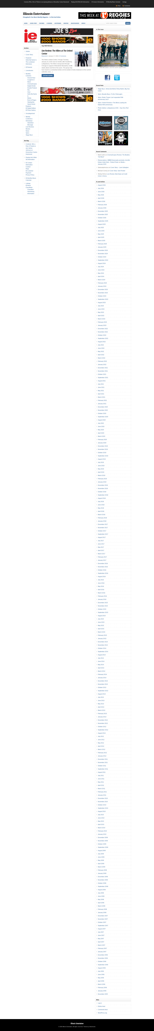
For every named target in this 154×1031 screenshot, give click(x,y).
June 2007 (101, 935)
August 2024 (102, 263)
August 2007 (102, 929)
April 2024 (101, 276)
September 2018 (103, 495)
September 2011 (103, 769)
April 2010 (101, 824)
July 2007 (101, 932)
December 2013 (103, 681)
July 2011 (101, 775)
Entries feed (101, 1006)
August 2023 (102, 302)
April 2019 (101, 472)
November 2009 (103, 841)
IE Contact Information (98, 2)
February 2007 (102, 948)
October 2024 (102, 257)
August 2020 (102, 420)
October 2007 (102, 922)
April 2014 (101, 668)
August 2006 (102, 968)
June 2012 (101, 739)
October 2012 (102, 726)
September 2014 (103, 651)
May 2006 (101, 978)
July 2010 (101, 814)
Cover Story (33, 23)
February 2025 (102, 244)
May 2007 (101, 938)
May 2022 (101, 351)
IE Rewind (49, 23)
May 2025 (101, 234)
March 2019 (101, 475)
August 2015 (102, 616)
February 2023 (102, 322)
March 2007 (101, 945)
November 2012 (103, 723)
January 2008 (102, 912)
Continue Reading (48, 75)
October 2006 (102, 961)
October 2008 (102, 883)
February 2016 (102, 596)
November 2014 (103, 645)
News (27, 131)
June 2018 (101, 505)
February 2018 (102, 518)
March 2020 (101, 436)
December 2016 (103, 563)
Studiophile (30, 102)
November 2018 (103, 488)
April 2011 (101, 785)
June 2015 (101, 622)
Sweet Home (31, 104)
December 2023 (103, 289)
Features (28, 106)
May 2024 (101, 273)
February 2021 (102, 400)
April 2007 (101, 942)
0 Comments (62, 56)
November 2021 (103, 371)
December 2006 (103, 955)
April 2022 (101, 355)
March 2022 (101, 358)
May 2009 (101, 860)
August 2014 (102, 655)
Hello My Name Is (31, 60)
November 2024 (103, 253)
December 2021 (103, 368)
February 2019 (102, 479)
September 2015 (103, 612)
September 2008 (103, 886)
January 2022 (102, 364)
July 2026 (101, 188)
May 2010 (101, 821)
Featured (41, 23)
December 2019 (103, 446)
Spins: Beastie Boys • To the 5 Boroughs (110, 94)
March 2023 (101, 319)
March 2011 (101, 788)
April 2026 (101, 198)
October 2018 (102, 492)
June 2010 (101, 818)
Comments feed (103, 1009)
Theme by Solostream (89, 1026)
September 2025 (103, 221)
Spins (27, 133)
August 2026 (102, 185)
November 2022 (103, 332)
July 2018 (101, 501)
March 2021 (101, 397)
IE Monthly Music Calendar (113, 2)
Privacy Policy (30, 175)
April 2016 (101, 589)
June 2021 (101, 387)
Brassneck (45, 56)
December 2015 (103, 602)
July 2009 (101, 854)
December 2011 (103, 759)
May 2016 (101, 586)
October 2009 (102, 844)
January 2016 (102, 599)
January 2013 (102, 717)
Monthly (66, 23)
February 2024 (102, 283)
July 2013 (101, 697)
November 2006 (103, 958)
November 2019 (103, 449)
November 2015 (103, 606)
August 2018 (102, 498)
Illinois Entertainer (36, 14)
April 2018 (101, 511)
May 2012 (101, 743)
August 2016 (102, 576)
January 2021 (102, 403)
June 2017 (101, 544)
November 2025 (103, 214)
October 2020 (102, 413)
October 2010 (102, 805)
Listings (124, 2)
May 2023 (101, 312)
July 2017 (101, 540)
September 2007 (103, 925)
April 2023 (101, 315)
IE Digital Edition (31, 108)
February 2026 (102, 205)
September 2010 (103, 808)
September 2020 (103, 417)
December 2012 (103, 720)
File (28, 90)
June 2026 (101, 191)
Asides (26, 23)
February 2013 (102, 713)
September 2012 (103, 730)
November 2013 (103, 684)
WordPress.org (102, 1013)
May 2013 (101, 704)
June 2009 (101, 857)
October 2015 (102, 609)
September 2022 (103, 338)
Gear (28, 92)
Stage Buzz (29, 135)
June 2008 (101, 896)
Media (29, 98)
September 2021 (103, 377)
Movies (28, 129)
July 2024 (101, 266)
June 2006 (101, 974)
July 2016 (101, 580)
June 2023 (101, 309)
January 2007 (102, 951)
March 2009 (101, 867)
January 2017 (102, 560)
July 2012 (101, 736)
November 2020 (103, 410)
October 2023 (102, 296)
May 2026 (101, 195)
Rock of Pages (31, 100)
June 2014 (101, 661)
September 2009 (103, 847)
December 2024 (103, 250)
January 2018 (102, 521)
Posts (119, 6)
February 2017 (102, 557)
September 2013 (103, 691)
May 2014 (101, 664)
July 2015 (101, 619)
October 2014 (102, 648)
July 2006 (101, 971)
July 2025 (101, 227)
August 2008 (102, 890)
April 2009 (101, 863)
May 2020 (101, 430)
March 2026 (101, 201)
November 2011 (103, 762)
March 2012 (101, 749)
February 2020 (102, 439)
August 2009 (102, 850)
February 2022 (102, 361)
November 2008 (103, 880)
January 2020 (102, 443)
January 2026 (102, 208)
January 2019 (102, 482)
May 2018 (101, 508)
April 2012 (101, 746)
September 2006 (103, 965)
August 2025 (102, 224)
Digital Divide (31, 86)
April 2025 (101, 237)
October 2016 (102, 570)
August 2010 (102, 811)
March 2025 (101, 240)
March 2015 (101, 632)
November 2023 (103, 293)
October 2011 (102, 766)
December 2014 (103, 642)
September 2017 (103, 534)
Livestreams (57, 23)
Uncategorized (75, 23)
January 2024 (102, 286)
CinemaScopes (32, 84)
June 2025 (101, 231)
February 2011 (102, 792)
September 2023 (103, 299)
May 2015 (101, 625)
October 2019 (102, 452)
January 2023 (102, 325)
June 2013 (101, 700)
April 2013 (101, 707)
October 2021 (102, 374)
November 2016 (103, 567)
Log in (100, 1003)
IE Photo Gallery (31, 110)
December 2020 (103, 407)
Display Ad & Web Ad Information (80, 2)
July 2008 (101, 893)
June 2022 (101, 348)
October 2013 (102, 687)
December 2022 (103, 328)
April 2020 (101, 433)
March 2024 (101, 280)
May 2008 (101, 899)
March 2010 (101, 828)
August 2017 (102, 537)
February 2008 (102, 909)
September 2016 (103, 573)
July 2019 (101, 462)
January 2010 (102, 834)
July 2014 (101, 658)
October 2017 (102, 531)
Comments (127, 6)
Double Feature (32, 88)
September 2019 (103, 456)
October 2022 (102, 335)
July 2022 (101, 345)
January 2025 (102, 247)
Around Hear (31, 78)
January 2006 (102, 991)
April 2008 (101, 903)
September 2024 (103, 260)
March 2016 (101, 593)
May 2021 (101, 390)
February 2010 (102, 831)
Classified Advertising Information (30, 191)
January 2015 (102, 638)
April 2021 (101, 394)
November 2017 (103, 527)
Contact (28, 167)
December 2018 (103, 485)
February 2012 (102, 753)
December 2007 (103, 916)
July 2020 (101, 423)
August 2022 (102, 342)
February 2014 (102, 674)
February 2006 (102, 987)
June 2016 (101, 583)
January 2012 (102, 756)
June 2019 (101, 465)
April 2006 (101, 981)
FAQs (27, 169)
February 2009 (102, 870)
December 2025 (103, 211)
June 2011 (101, 779)
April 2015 (101, 629)
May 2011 (101, 782)
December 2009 (103, 837)
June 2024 (101, 270)
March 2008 (101, 906)
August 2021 (102, 381)
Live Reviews (30, 127)
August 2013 (102, 694)
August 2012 (102, 733)
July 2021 (101, 384)
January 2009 (102, 873)
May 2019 (101, 469)
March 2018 (101, 514)
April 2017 (101, 550)
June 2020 (101, 426)
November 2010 (103, 801)
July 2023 (101, 306)
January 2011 (102, 795)
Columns (28, 76)
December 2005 (103, 994)
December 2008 (103, 876)
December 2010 (103, 798)
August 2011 (102, 772)
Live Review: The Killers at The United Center (57, 52)
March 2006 (101, 984)
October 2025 (102, 218)
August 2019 (102, 459)
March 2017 (101, 554)
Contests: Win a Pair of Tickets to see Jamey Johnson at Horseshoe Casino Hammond (46, 2)
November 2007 (103, 919)
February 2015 (102, 635)
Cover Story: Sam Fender (117, 171)
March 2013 (101, 710)
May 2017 (101, 547)
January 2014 (102, 677)
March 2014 (101, 671)
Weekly (83, 23)
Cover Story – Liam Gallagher (119, 167)
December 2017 (103, 524)
